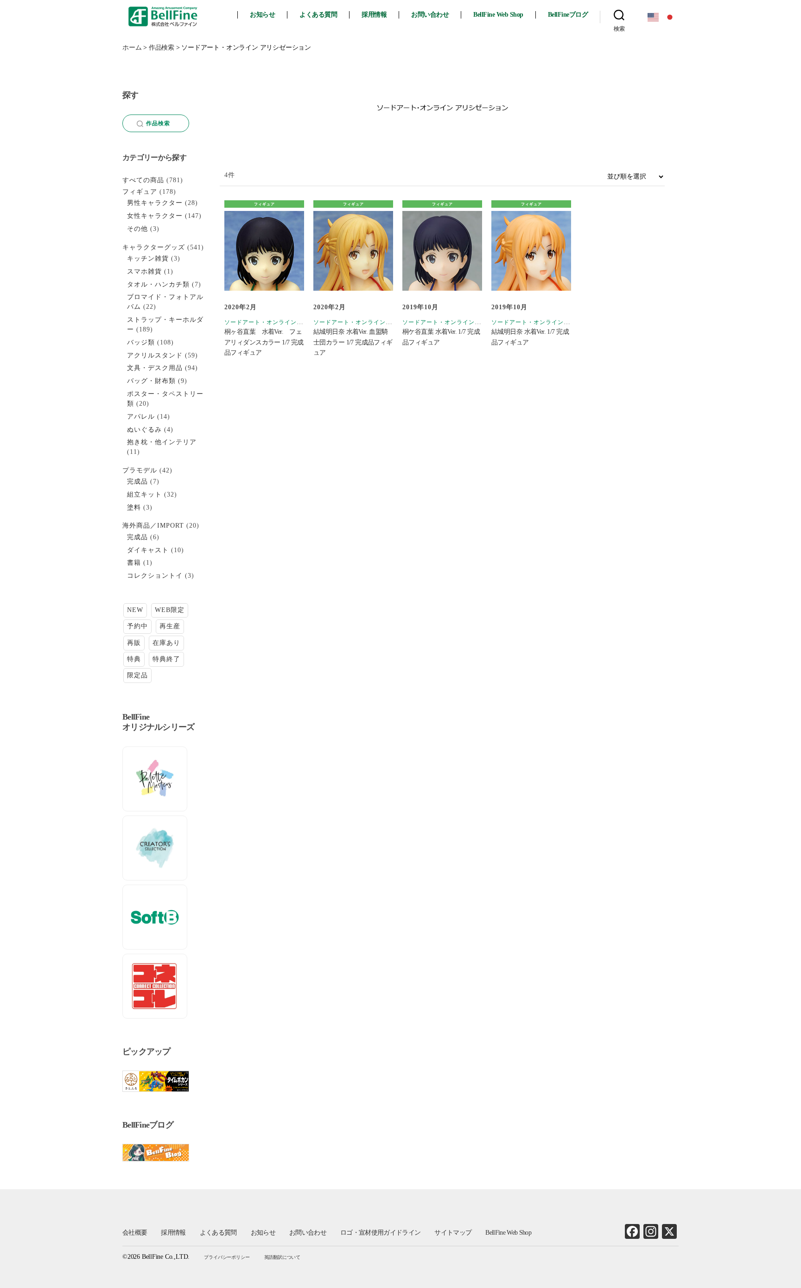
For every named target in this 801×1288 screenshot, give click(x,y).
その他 (137, 228)
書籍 (134, 562)
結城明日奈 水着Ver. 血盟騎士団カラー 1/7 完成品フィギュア (353, 342)
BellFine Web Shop (498, 14)
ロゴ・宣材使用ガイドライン (380, 1232)
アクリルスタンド (155, 355)
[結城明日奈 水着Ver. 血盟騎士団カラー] (353, 251)
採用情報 (374, 14)
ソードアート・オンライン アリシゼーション (285, 322)
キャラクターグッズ (153, 247)
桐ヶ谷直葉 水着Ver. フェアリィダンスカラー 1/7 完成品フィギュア (264, 342)
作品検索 (158, 123)
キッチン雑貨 (148, 258)
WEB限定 (169, 609)
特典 (134, 659)
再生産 (169, 626)
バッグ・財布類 (151, 380)
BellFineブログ (568, 14)
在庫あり (166, 642)
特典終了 (166, 659)
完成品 (137, 481)
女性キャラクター (155, 215)
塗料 (134, 507)
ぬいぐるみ (144, 429)
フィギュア (264, 204)
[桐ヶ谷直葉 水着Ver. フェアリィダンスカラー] (264, 251)
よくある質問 (318, 14)
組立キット (144, 494)
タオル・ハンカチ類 (158, 284)
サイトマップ (452, 1232)
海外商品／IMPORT (153, 525)
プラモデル (139, 470)
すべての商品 (143, 180)
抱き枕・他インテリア (162, 442)
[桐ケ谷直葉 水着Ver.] (442, 251)
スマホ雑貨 (144, 271)
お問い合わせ (430, 14)
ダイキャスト (148, 550)
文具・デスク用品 (155, 367)
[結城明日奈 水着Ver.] (531, 251)
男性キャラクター (155, 202)
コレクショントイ (155, 575)
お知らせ (262, 14)
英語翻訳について (282, 1257)
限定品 (137, 675)
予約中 (137, 626)
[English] (654, 16)
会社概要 (134, 1232)
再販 (134, 642)
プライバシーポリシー (226, 1257)
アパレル (141, 416)
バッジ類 (141, 342)
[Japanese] (670, 16)
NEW (135, 609)
